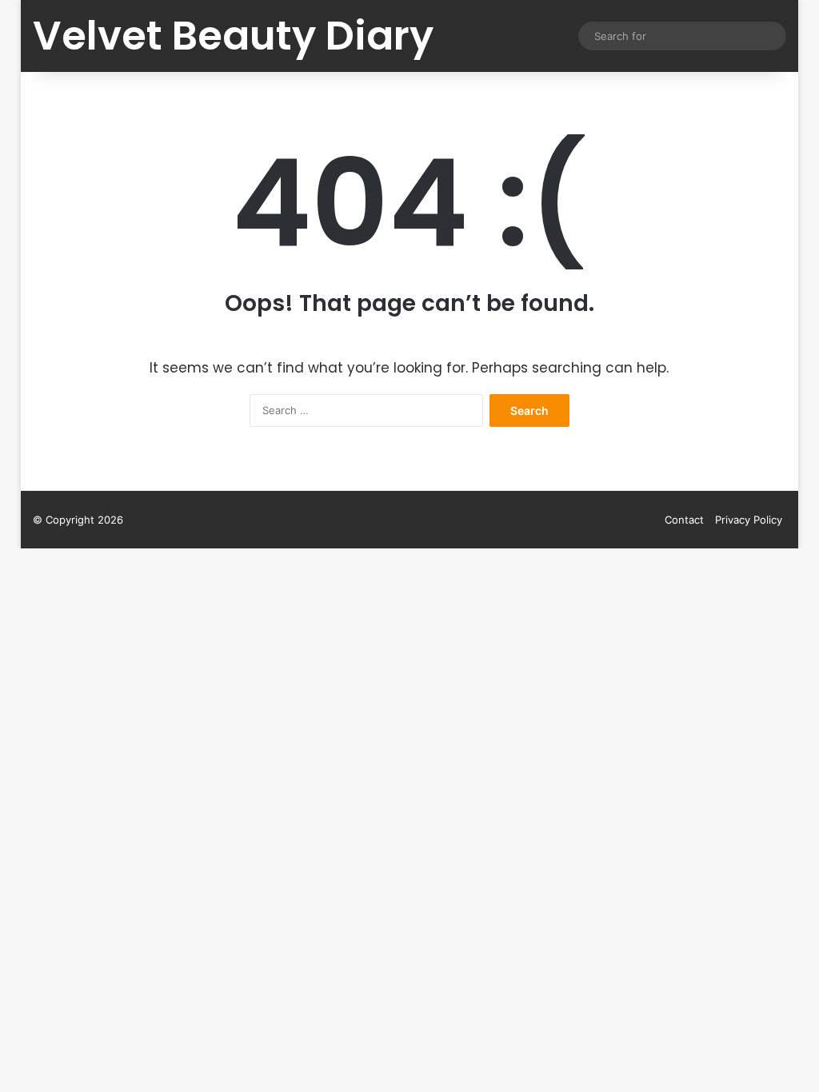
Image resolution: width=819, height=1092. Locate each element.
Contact (684, 519)
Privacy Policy (748, 519)
